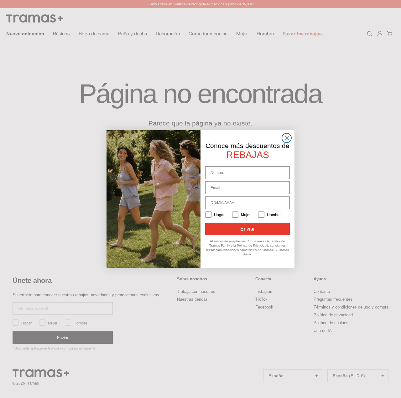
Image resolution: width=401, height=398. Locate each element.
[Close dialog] (286, 138)
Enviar (247, 229)
